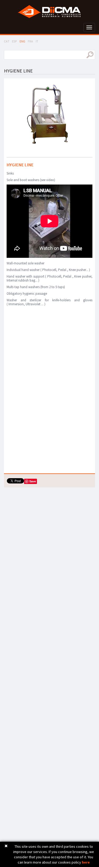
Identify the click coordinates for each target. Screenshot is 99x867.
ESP (14, 41)
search (89, 54)
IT (37, 41)
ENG (22, 41)
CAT (6, 41)
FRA (30, 41)
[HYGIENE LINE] (49, 116)
